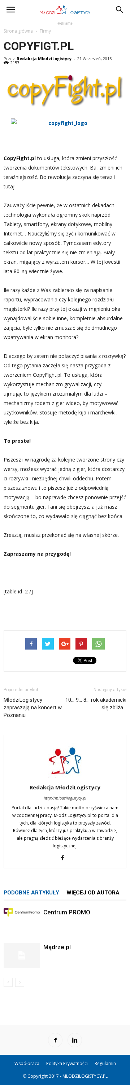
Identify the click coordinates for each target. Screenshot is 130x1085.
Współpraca (26, 1063)
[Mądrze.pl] (22, 955)
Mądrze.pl (57, 947)
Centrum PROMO (66, 912)
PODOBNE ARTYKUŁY (31, 892)
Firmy (45, 31)
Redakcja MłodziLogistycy (44, 58)
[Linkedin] (75, 1040)
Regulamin (105, 1063)
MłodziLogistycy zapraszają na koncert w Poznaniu (33, 707)
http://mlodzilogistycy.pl (65, 798)
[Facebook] (65, 858)
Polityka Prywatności (67, 1063)
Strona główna (18, 31)
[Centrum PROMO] (22, 912)
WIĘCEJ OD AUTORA (93, 892)
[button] (120, 10)
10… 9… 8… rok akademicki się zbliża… (95, 704)
